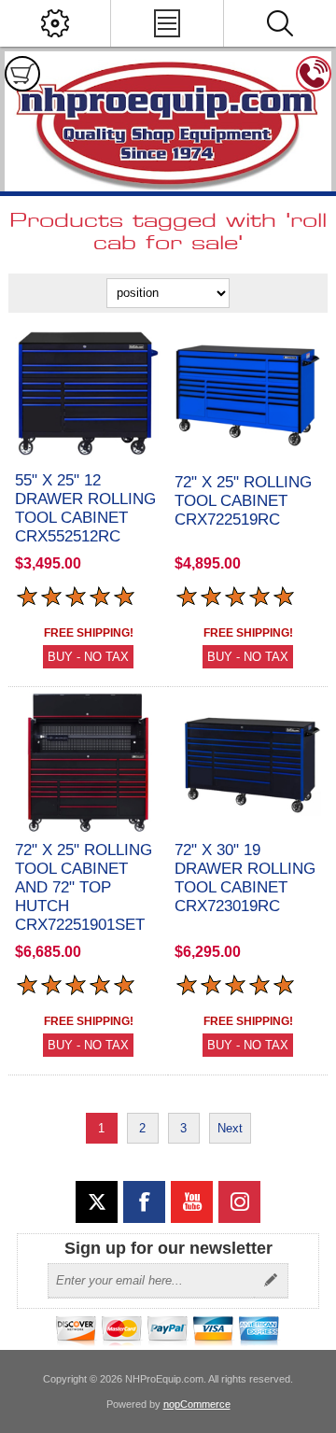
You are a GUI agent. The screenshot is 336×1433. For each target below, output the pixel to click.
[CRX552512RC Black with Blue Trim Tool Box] (88, 393)
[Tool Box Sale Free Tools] (248, 395)
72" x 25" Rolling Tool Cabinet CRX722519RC (243, 500)
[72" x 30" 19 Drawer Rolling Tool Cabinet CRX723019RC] (248, 762)
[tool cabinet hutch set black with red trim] (88, 762)
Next (230, 1128)
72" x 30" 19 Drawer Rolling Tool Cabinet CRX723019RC (245, 878)
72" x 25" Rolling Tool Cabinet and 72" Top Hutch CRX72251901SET (83, 887)
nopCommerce (197, 1404)
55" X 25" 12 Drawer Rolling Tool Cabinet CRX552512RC (85, 508)
